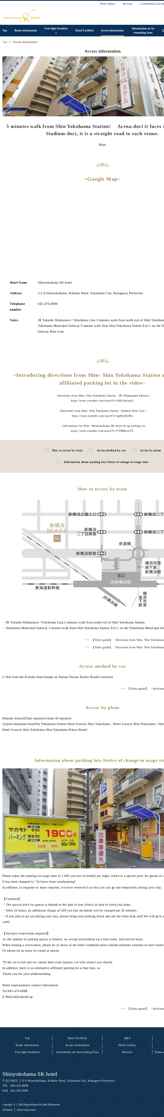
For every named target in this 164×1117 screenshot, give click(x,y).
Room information (27, 1045)
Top (27, 1038)
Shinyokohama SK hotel (29, 1074)
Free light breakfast (27, 1052)
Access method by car (111, 450)
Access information (77, 1045)
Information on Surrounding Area (77, 1052)
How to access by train (67, 450)
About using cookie (26, 1109)
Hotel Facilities (77, 1038)
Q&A (127, 1038)
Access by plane (150, 450)
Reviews (127, 1052)
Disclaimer (7, 1109)
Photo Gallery (127, 1045)
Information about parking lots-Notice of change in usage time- (106, 462)
